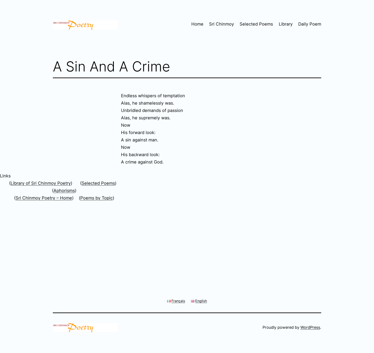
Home (197, 24)
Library (286, 24)
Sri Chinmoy (221, 24)
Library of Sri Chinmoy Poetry (41, 183)
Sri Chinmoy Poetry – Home (44, 198)
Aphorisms (64, 190)
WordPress (310, 327)
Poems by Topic (96, 198)
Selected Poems (256, 24)
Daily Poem (309, 24)
